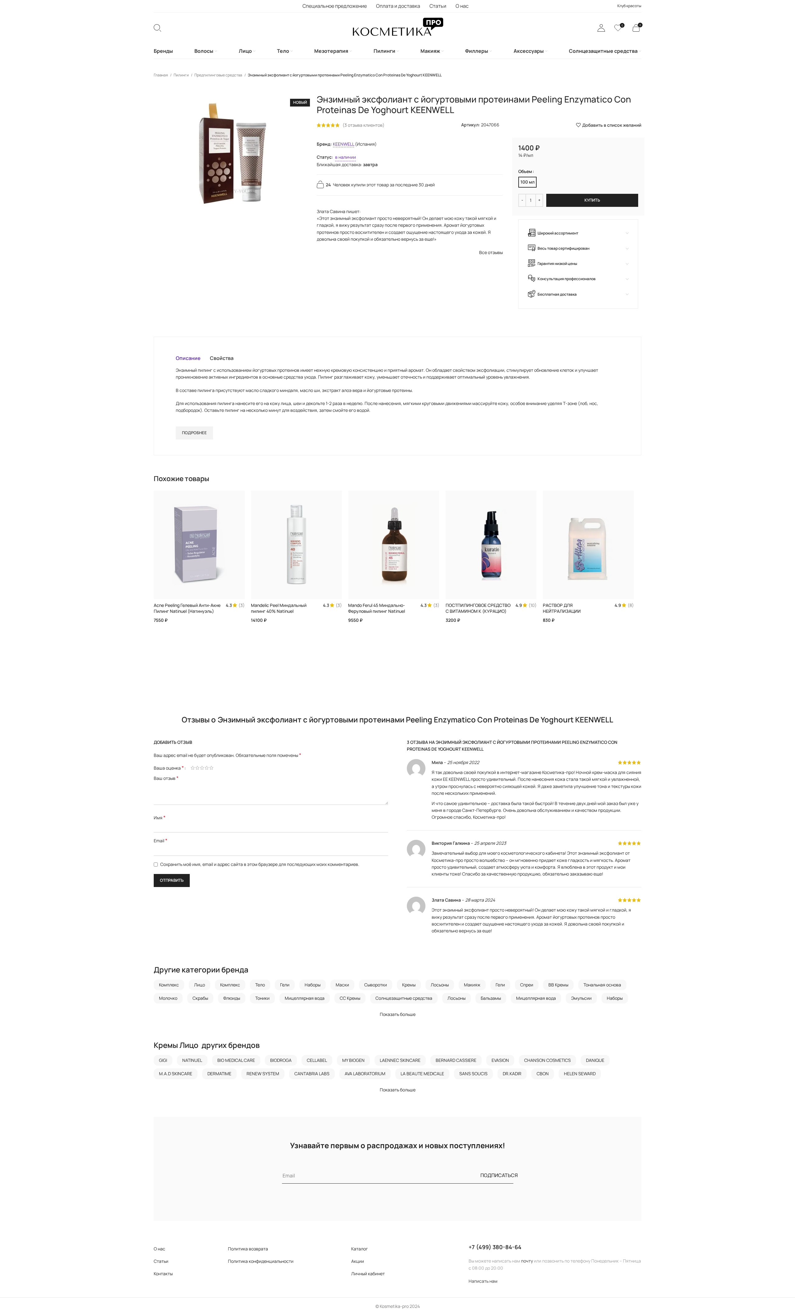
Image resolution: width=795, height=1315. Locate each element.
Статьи (161, 1261)
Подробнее (194, 432)
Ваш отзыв (166, 778)
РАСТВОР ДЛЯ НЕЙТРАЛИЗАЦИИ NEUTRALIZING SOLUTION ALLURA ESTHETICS (568, 614)
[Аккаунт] (601, 28)
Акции (357, 1261)
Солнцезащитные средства (403, 998)
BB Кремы (558, 985)
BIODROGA (281, 1060)
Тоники (262, 998)
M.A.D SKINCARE (175, 1073)
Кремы (409, 985)
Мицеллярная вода (305, 998)
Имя (160, 817)
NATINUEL (192, 1060)
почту (527, 1261)
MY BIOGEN (353, 1060)
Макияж (472, 985)
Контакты (163, 1273)
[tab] (188, 358)
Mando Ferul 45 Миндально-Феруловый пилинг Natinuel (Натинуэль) (376, 611)
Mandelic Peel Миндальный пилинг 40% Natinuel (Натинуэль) (279, 611)
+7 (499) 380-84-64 (495, 1247)
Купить (592, 200)
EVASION (500, 1060)
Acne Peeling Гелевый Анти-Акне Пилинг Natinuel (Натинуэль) (187, 608)
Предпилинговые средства (218, 75)
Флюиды (231, 998)
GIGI (163, 1060)
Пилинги (181, 75)
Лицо (199, 985)
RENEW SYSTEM (263, 1073)
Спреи (526, 985)
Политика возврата (248, 1249)
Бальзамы (491, 998)
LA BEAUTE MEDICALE (422, 1073)
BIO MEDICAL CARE (236, 1060)
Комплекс (169, 985)
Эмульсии (581, 998)
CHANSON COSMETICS (547, 1060)
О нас (159, 1249)
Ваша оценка (169, 767)
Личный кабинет (368, 1273)
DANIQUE (595, 1060)
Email (160, 840)
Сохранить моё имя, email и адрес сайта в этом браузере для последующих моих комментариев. (259, 864)
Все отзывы (491, 252)
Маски (342, 985)
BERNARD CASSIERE (456, 1060)
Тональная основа (602, 985)
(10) (533, 605)
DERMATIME (219, 1073)
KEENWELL (343, 144)
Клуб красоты (629, 5)
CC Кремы (350, 998)
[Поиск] (157, 28)
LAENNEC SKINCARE (400, 1060)
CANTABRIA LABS (311, 1073)
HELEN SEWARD (580, 1073)
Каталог (359, 1249)
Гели (284, 985)
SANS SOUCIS (473, 1073)
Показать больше (398, 1014)
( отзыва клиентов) (363, 125)
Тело (260, 985)
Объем (525, 171)
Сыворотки (375, 985)
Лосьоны (440, 985)
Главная (161, 75)
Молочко (168, 998)
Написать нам (483, 1281)
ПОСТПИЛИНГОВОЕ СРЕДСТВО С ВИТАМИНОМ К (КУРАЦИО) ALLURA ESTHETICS (478, 611)
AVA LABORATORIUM (365, 1073)
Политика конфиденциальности (260, 1261)
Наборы (312, 985)
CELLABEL (317, 1060)
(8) (631, 605)
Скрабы (200, 998)
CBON (543, 1073)
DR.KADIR (512, 1073)
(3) (241, 605)
